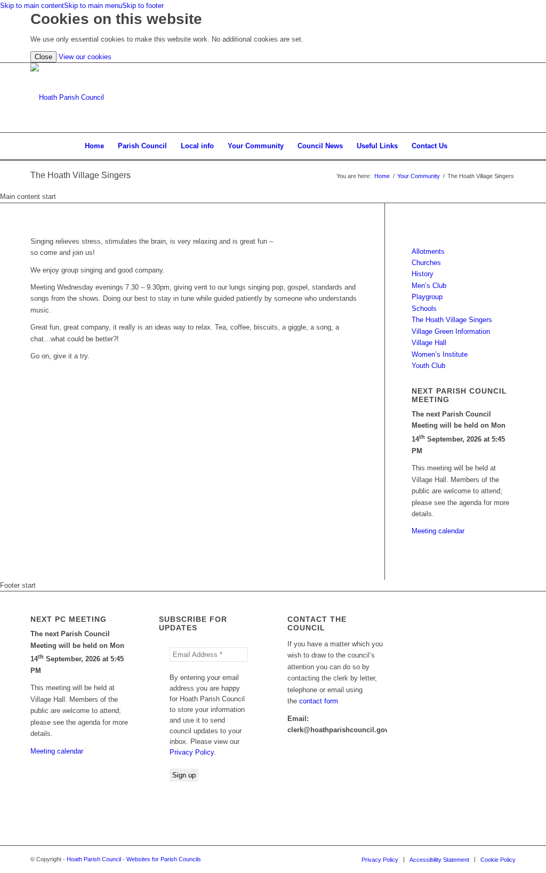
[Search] (461, 146)
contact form (318, 701)
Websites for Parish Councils (163, 859)
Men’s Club (429, 286)
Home (382, 176)
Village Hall (429, 343)
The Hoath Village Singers (80, 175)
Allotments (428, 251)
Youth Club (428, 366)
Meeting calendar (438, 531)
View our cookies (85, 57)
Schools (424, 309)
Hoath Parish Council (94, 859)
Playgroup (427, 297)
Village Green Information (451, 331)
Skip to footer (143, 6)
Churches (426, 263)
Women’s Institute (440, 354)
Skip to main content (32, 6)
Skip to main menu (93, 6)
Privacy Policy (192, 752)
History (422, 274)
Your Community (418, 176)
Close (43, 57)
